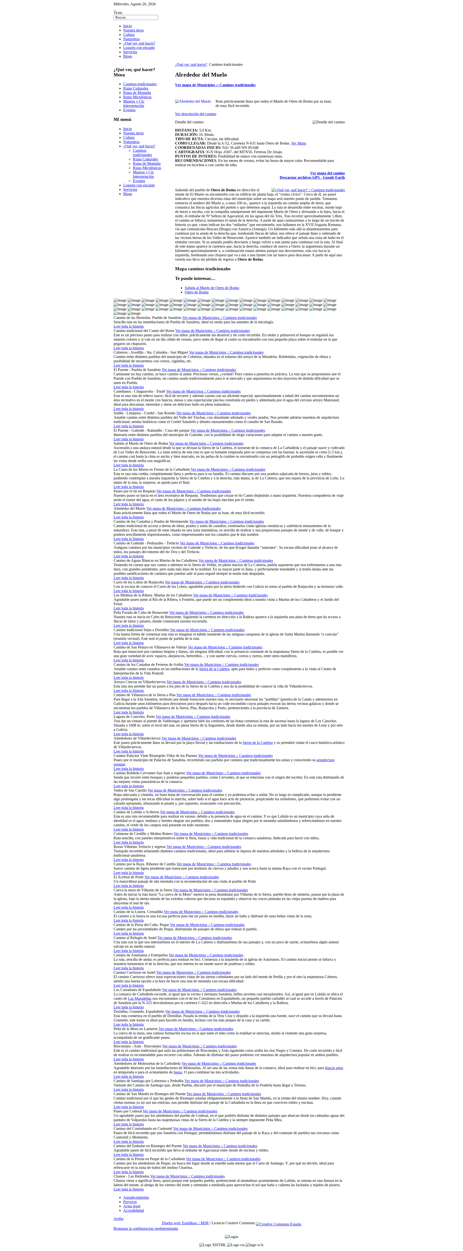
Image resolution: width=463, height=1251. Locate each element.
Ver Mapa (298, 143)
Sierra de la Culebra (214, 669)
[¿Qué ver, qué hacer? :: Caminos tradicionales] (308, 190)
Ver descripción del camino (195, 114)
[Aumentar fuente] (114, 8)
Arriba (118, 1219)
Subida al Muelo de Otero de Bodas (212, 288)
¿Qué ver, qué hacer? (191, 64)
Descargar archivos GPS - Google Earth (312, 177)
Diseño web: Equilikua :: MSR (185, 1223)
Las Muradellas (139, 998)
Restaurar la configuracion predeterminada (146, 1228)
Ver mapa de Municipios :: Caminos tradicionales (215, 85)
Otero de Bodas (197, 292)
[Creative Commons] (278, 1223)
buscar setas (334, 1068)
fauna (178, 1072)
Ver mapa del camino (327, 173)
